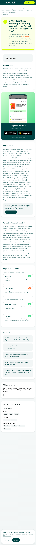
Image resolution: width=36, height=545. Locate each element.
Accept (16, 540)
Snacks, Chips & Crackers (15, 9)
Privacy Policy (7, 536)
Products (3, 9)
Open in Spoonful (11, 212)
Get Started (29, 2)
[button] (25, 37)
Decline (7, 540)
